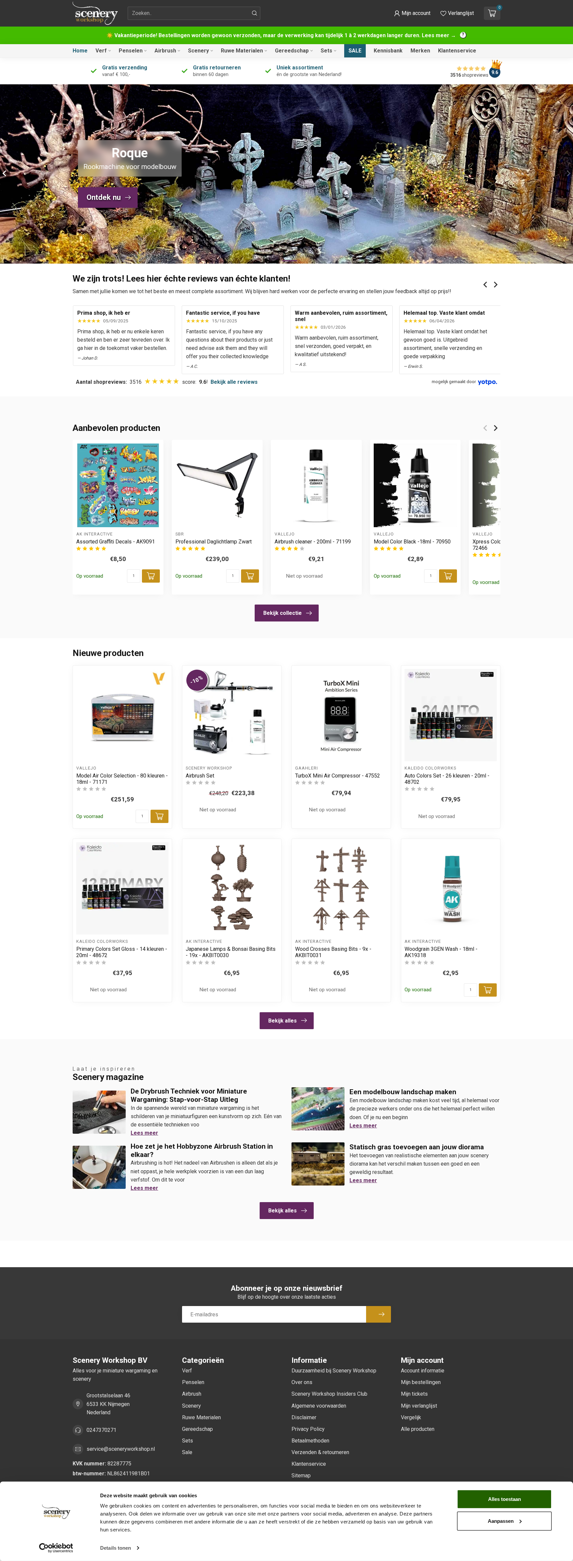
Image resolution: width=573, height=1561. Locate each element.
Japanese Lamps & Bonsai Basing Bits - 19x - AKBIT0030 (231, 952)
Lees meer (144, 1133)
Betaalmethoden (310, 1441)
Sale (355, 50)
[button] (412, 13)
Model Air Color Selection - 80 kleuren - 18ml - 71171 (122, 779)
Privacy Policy (308, 1429)
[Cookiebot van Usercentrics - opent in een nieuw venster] (56, 1548)
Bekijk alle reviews (234, 382)
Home (80, 50)
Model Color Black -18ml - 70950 (412, 541)
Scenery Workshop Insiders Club (329, 1394)
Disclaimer (303, 1417)
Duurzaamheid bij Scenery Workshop (333, 1370)
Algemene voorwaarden (318, 1406)
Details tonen (115, 1548)
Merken (420, 50)
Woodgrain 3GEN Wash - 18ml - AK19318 (441, 952)
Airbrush (165, 50)
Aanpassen (501, 1520)
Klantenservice (457, 50)
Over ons (301, 1382)
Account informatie (422, 1370)
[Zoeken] (254, 13)
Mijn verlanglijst (419, 1406)
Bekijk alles (282, 1021)
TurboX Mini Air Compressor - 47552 (337, 776)
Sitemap (301, 1475)
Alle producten (417, 1429)
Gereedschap (292, 50)
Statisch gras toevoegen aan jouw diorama (417, 1147)
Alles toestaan (504, 1499)
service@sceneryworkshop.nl (121, 1449)
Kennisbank (388, 50)
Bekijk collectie (282, 613)
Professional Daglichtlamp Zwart (213, 541)
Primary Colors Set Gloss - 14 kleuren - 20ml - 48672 (121, 952)
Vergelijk (411, 1417)
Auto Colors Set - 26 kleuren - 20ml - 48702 (447, 779)
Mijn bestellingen (421, 1382)
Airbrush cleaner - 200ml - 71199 (313, 541)
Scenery (198, 50)
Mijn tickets (414, 1394)
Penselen (131, 50)
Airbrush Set (200, 776)
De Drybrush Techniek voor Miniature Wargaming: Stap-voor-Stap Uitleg (189, 1095)
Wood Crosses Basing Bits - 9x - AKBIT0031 (333, 952)
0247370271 (101, 1430)
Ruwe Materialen (242, 50)
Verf (101, 50)
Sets (326, 50)
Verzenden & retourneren (320, 1452)
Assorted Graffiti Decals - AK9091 (115, 541)
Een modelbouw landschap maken (403, 1092)
